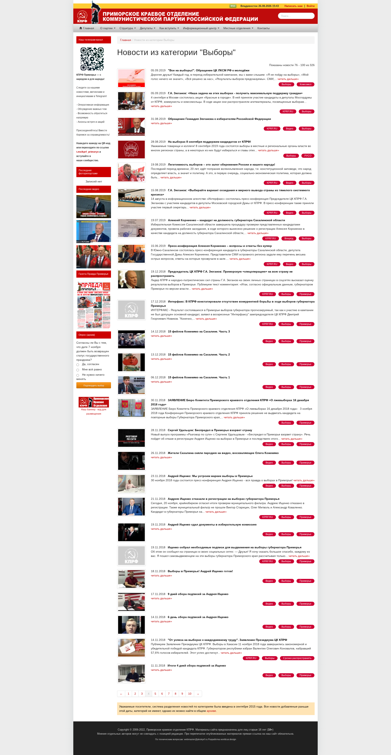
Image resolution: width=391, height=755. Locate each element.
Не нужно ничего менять (90, 377)
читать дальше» (288, 79)
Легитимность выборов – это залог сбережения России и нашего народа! (221, 164)
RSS (233, 6)
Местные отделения (237, 28)
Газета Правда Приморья (93, 274)
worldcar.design (228, 739)
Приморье (305, 294)
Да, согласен (90, 364)
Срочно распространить (297, 658)
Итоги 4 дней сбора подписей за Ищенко (197, 665)
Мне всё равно (92, 369)
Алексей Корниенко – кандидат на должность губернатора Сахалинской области (226, 220)
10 (189, 693)
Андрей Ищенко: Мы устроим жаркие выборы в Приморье (210, 476)
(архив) (91, 334)
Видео (289, 128)
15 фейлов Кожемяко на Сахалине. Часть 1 (199, 377)
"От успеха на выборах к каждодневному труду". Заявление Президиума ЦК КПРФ (227, 639)
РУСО (307, 155)
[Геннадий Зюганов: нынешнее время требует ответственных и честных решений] (93, 231)
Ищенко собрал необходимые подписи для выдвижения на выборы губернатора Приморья (234, 547)
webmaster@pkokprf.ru (196, 739)
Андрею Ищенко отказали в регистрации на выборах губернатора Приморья (223, 498)
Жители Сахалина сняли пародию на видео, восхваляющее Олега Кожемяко (223, 453)
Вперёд (288, 238)
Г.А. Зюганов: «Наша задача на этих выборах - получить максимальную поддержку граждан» (235, 93)
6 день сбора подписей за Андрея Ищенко (198, 617)
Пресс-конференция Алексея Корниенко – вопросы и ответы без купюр (220, 245)
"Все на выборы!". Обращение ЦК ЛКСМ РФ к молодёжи (208, 70)
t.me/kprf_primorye (87, 151)
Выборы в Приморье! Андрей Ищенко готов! (200, 571)
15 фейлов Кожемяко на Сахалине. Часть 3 (199, 331)
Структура (127, 28)
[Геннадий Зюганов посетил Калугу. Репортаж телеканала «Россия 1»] (93, 256)
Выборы (286, 84)
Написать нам (293, 6)
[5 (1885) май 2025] (93, 304)
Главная (88, 28)
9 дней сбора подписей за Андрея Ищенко (198, 594)
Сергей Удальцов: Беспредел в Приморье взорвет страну (210, 430)
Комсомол (305, 84)
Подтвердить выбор (93, 385)
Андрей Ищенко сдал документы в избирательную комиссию (212, 524)
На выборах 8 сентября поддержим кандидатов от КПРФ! (209, 141)
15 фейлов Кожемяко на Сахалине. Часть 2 (199, 354)
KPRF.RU (288, 111)
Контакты (263, 28)
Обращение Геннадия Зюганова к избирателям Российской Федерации (219, 118)
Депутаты (146, 28)
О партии (106, 28)
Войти (311, 6)
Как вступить (168, 28)
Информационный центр (200, 28)
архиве (211, 710)
